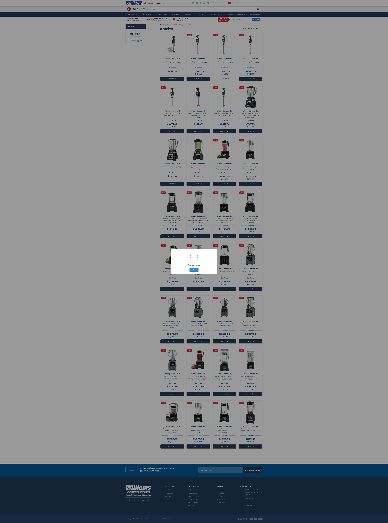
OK (194, 270)
